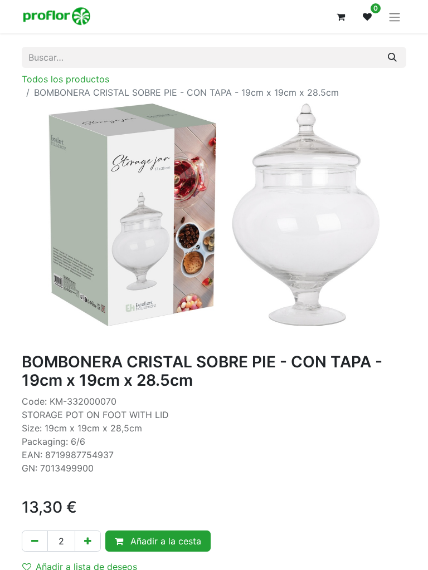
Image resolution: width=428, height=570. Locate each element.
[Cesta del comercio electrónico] (340, 17)
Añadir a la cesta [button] (164, 541)
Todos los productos (65, 79)
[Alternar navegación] (394, 16)
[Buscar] (392, 57)
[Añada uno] (88, 541)
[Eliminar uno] (35, 541)
